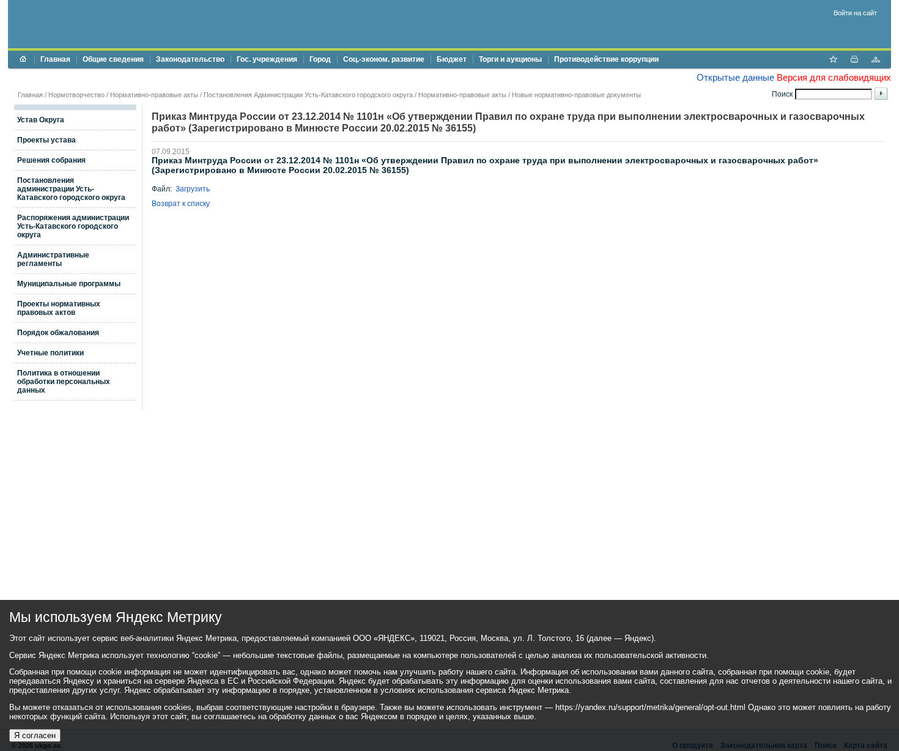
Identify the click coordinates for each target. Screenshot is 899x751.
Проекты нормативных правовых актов (58, 308)
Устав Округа (40, 120)
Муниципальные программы (68, 283)
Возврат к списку (181, 203)
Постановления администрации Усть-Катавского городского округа (71, 189)
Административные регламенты (53, 259)
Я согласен (35, 735)
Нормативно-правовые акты (154, 94)
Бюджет (452, 59)
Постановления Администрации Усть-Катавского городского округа (308, 94)
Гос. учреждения (267, 59)
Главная (55, 59)
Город (320, 59)
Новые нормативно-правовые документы (576, 94)
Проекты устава (46, 140)
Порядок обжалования (58, 332)
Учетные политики (50, 353)
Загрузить (193, 189)
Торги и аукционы (510, 59)
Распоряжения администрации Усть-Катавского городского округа (73, 226)
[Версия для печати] (854, 60)
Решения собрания (51, 160)
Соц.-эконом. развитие (383, 59)
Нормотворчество (76, 94)
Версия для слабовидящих (834, 77)
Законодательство (190, 59)
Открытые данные (735, 77)
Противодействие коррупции (606, 59)
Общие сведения (113, 59)
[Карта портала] (876, 60)
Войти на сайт (855, 13)
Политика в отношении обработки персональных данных (63, 381)
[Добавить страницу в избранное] (833, 60)
